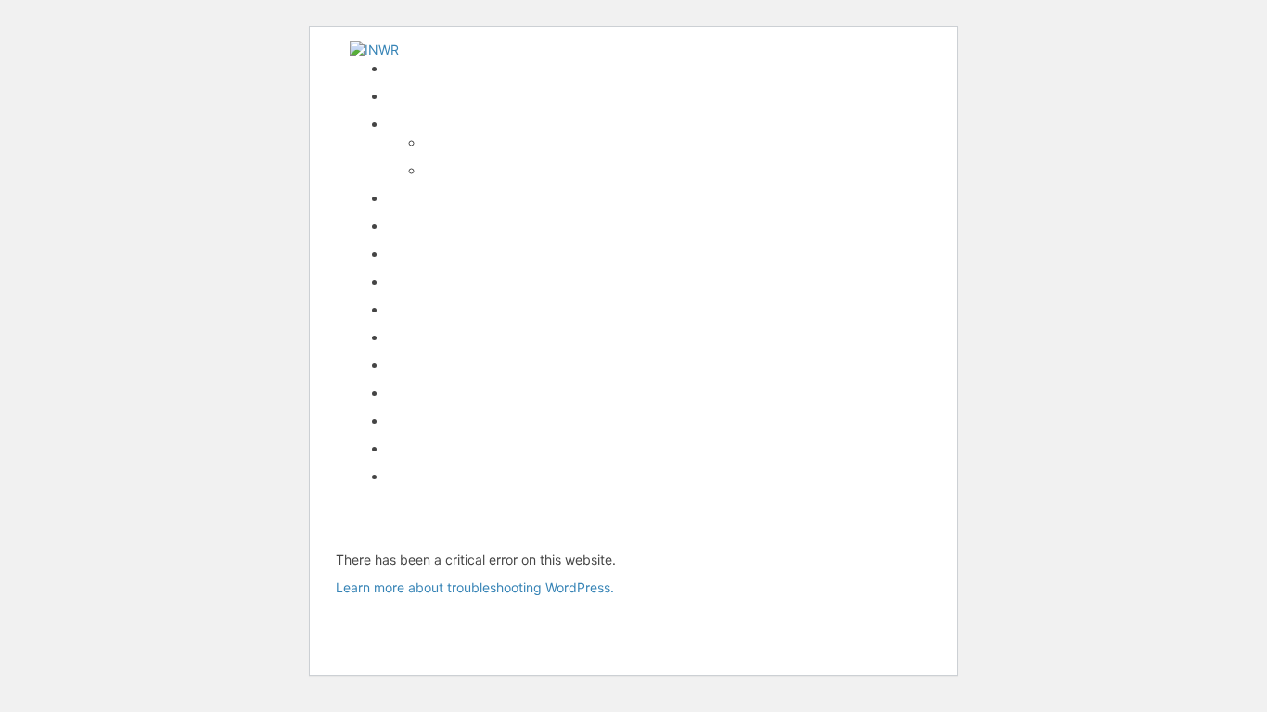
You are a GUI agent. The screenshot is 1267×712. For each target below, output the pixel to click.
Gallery (408, 420)
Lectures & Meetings (449, 253)
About (442, 142)
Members (415, 365)
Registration (423, 337)
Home (404, 68)
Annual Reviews (434, 281)
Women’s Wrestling (443, 309)
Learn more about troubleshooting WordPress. (475, 587)
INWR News (423, 96)
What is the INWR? (443, 124)
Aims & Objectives (478, 170)
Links (402, 392)
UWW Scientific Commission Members (501, 476)
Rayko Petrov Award (448, 198)
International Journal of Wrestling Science (512, 226)
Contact (411, 448)
